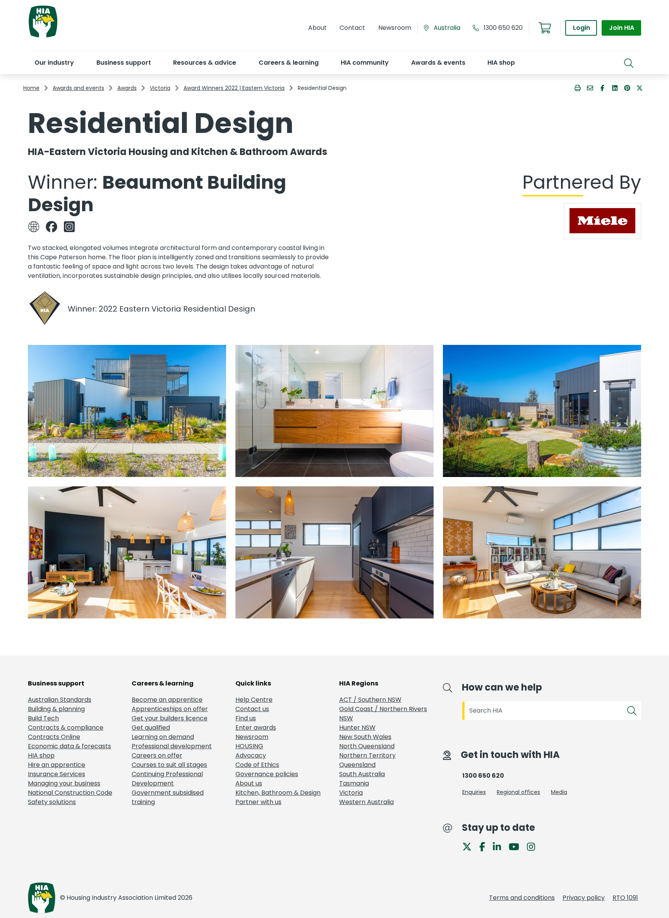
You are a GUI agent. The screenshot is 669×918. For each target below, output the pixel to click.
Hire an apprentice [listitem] (56, 764)
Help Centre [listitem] (254, 699)
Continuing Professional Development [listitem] (167, 779)
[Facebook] (485, 846)
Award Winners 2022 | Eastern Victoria (234, 88)
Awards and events (78, 88)
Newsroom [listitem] (251, 736)
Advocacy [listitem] (250, 755)
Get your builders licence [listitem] (170, 718)
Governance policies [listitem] (266, 774)
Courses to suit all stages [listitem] (169, 764)
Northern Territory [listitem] (367, 755)
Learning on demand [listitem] (163, 736)
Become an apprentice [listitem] (167, 699)
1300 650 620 (503, 27)
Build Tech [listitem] (43, 718)
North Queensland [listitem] (367, 746)
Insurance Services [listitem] (56, 774)
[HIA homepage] (43, 36)
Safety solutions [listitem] (52, 801)
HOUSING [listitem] (249, 746)
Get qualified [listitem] (151, 727)
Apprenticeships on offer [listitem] (170, 708)
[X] (470, 846)
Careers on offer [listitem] (157, 755)
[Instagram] (534, 846)
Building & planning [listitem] (56, 708)
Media (559, 792)
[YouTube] (517, 846)
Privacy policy (584, 897)
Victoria (160, 88)
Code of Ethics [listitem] (257, 764)
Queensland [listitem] (357, 764)
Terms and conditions (522, 897)
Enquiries (474, 792)
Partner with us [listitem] (258, 801)
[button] (54, 62)
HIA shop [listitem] (41, 755)
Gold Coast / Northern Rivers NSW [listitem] (383, 713)
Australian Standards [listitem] (59, 699)
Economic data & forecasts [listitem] (69, 746)
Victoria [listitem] (351, 792)
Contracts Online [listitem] (54, 736)
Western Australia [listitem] (366, 801)
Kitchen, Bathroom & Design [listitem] (278, 792)
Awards (127, 88)
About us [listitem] (248, 783)
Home (31, 88)
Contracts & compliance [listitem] (65, 727)
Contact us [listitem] (252, 708)
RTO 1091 (625, 897)
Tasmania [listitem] (354, 783)
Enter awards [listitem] (255, 727)
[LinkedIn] (500, 846)
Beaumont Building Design (157, 193)
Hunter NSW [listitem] (357, 727)
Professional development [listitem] (172, 746)
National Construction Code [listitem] (70, 792)
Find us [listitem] (245, 718)
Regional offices (518, 792)
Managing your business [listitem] (64, 783)
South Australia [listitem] (362, 774)
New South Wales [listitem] (365, 736)
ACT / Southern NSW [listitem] (370, 699)
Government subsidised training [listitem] (168, 797)
